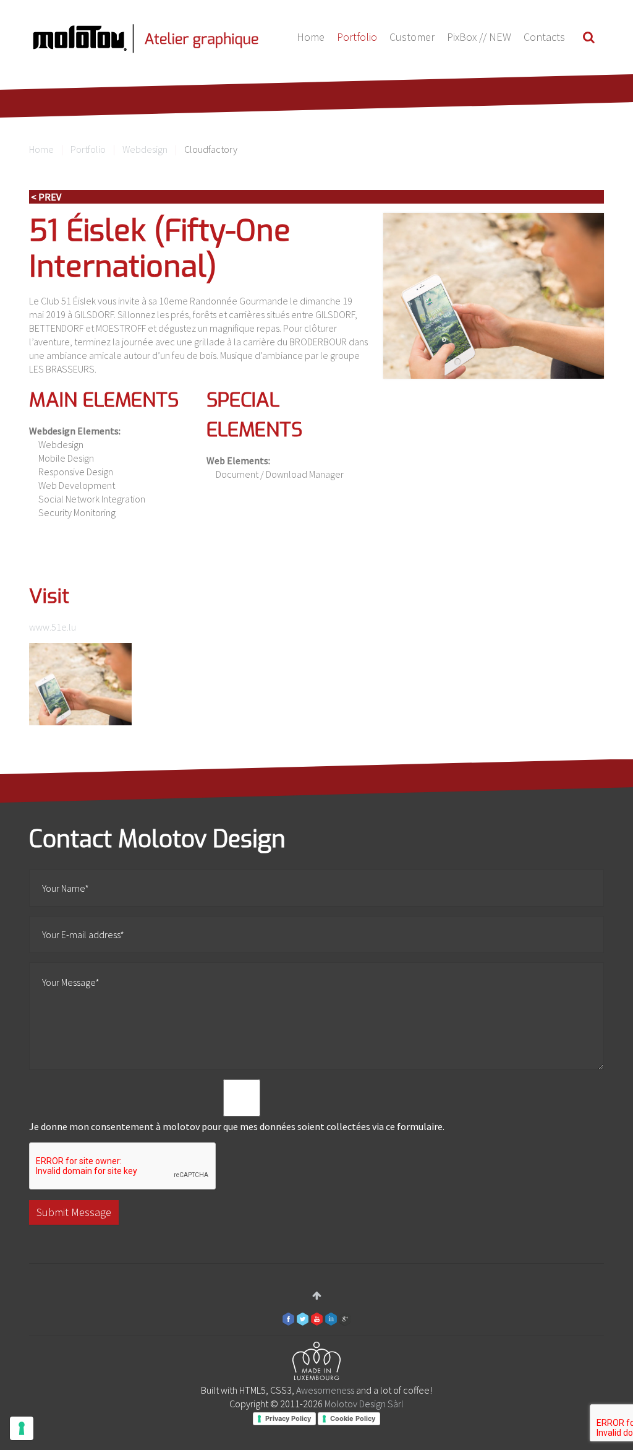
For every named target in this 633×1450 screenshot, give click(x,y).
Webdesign (145, 149)
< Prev (46, 197)
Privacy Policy (288, 1418)
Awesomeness (325, 1390)
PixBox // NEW (479, 37)
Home (311, 37)
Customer (412, 37)
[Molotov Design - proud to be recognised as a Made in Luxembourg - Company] (316, 1363)
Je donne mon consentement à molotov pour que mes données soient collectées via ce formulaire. (236, 1126)
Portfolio (357, 37)
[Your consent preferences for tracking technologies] (21, 1428)
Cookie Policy (352, 1418)
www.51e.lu (52, 627)
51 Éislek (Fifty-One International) (160, 249)
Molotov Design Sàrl (364, 1403)
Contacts (544, 37)
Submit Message (73, 1212)
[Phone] (80, 684)
